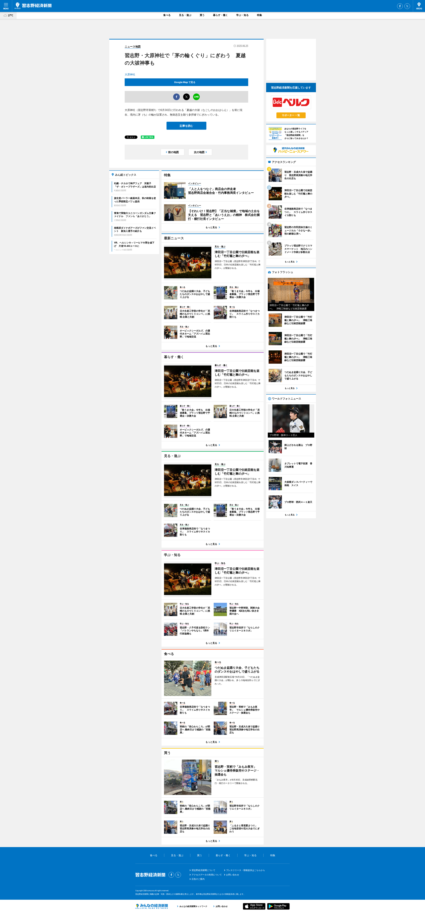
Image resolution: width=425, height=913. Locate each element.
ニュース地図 (133, 46)
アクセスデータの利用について (207, 874)
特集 (259, 15)
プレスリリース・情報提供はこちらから (245, 870)
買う (202, 15)
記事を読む (186, 125)
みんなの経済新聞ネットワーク (151, 906)
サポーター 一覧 (291, 115)
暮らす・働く (220, 15)
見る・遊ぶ (185, 15)
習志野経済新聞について (203, 870)
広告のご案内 (198, 879)
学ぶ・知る (242, 15)
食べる (167, 15)
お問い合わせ (232, 874)
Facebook (400, 6)
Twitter (407, 6)
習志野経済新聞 (33, 5)
